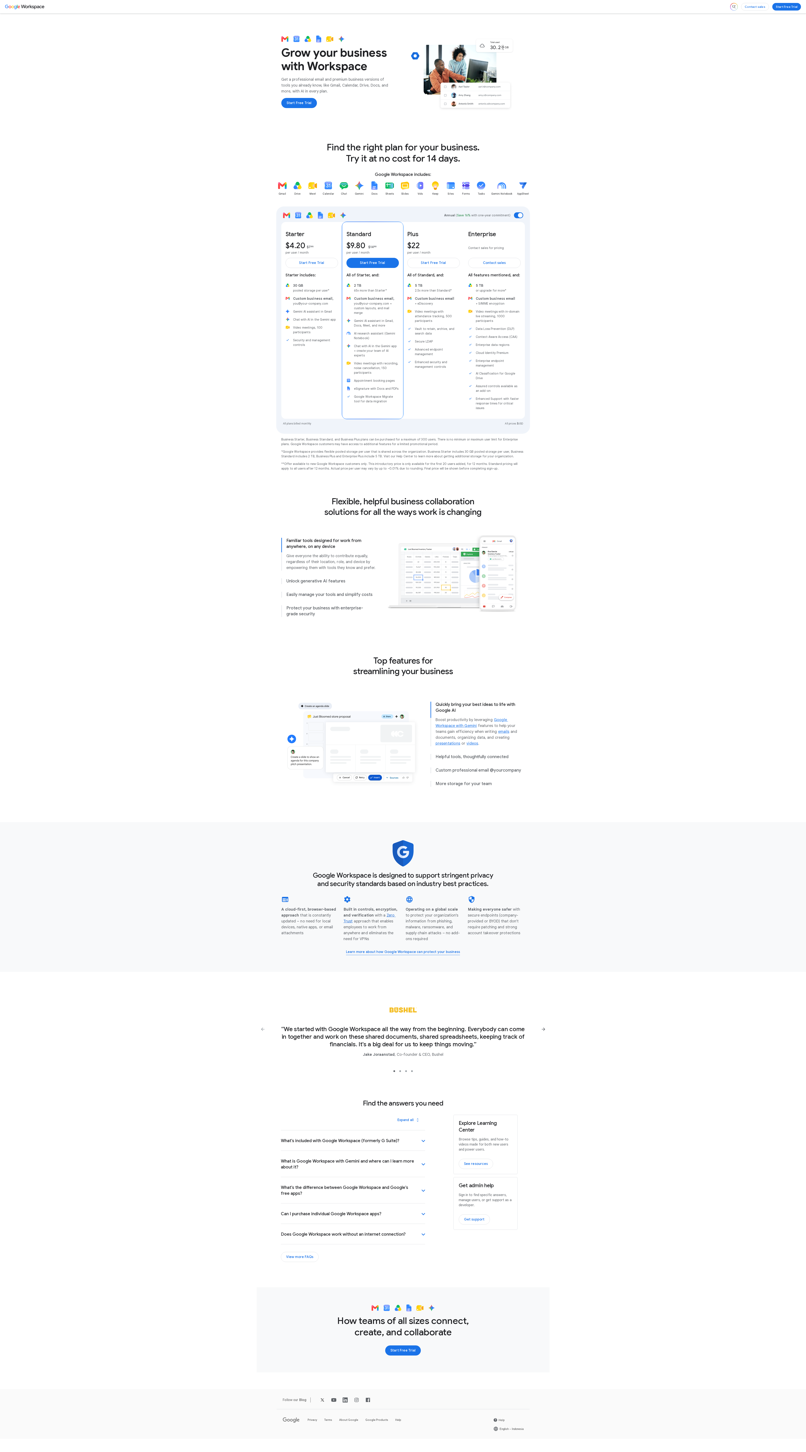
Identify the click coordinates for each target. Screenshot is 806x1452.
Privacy (312, 1420)
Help (398, 1420)
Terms (328, 1420)
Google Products (376, 1420)
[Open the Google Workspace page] (25, 6)
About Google (348, 1420)
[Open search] (734, 7)
